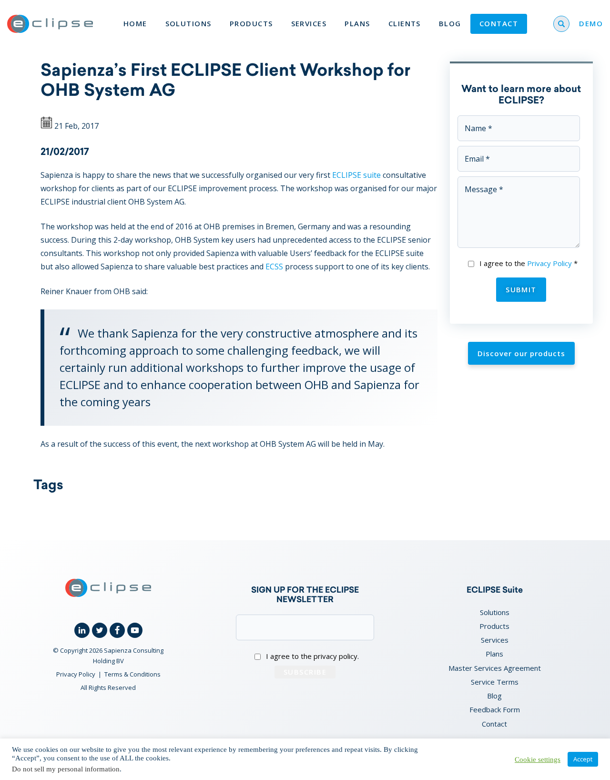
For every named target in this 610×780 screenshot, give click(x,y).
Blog (450, 23)
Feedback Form (494, 709)
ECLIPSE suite (356, 175)
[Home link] (50, 24)
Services (309, 23)
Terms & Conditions (132, 674)
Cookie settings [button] (537, 759)
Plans (357, 23)
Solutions (188, 23)
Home (135, 23)
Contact (498, 23)
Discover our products (521, 353)
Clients (404, 23)
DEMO (591, 23)
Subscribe (305, 672)
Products (251, 23)
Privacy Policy (549, 263)
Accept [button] (582, 759)
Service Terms (494, 682)
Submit (521, 289)
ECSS (274, 266)
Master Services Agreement (494, 668)
